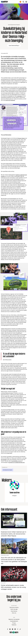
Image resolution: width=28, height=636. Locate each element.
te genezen (19, 96)
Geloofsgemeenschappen (14, 24)
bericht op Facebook (10, 100)
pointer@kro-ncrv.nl (16, 461)
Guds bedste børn (23, 88)
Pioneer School (21, 138)
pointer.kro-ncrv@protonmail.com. (17, 462)
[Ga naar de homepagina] (4, 2)
